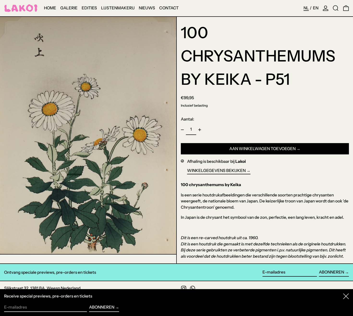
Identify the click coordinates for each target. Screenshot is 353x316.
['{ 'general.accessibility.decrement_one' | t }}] (182, 129)
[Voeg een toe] (199, 129)
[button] (336, 8)
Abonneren (331, 272)
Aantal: (187, 119)
